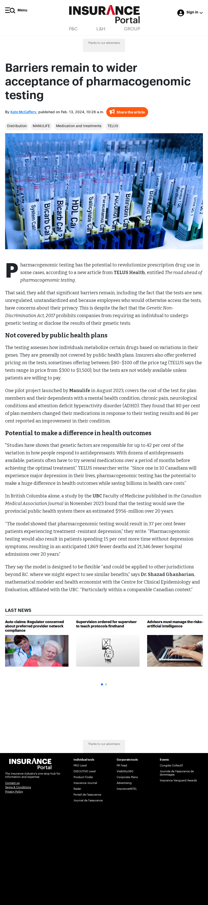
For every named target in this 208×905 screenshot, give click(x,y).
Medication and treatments (78, 126)
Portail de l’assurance (87, 794)
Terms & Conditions (18, 787)
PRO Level (80, 765)
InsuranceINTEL (127, 788)
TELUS (113, 126)
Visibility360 (125, 771)
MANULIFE (41, 126)
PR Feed (122, 765)
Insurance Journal (85, 783)
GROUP (132, 29)
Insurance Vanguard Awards (178, 780)
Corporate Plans (127, 777)
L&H (100, 29)
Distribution (17, 126)
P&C (73, 29)
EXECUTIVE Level (85, 771)
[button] (102, 684)
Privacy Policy (14, 791)
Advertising (124, 783)
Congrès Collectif (171, 765)
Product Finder (83, 777)
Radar (77, 788)
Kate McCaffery (23, 112)
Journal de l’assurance (88, 800)
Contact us (12, 783)
